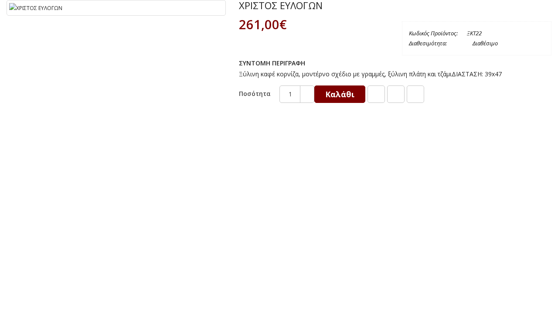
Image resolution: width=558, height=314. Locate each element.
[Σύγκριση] (396, 94)
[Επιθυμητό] (376, 94)
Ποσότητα (255, 93)
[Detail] (415, 94)
